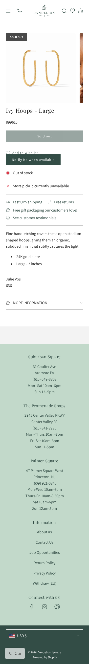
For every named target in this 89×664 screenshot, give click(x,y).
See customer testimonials (34, 217)
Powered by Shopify (44, 657)
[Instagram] (44, 607)
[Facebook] (32, 607)
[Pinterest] (57, 607)
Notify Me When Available (33, 159)
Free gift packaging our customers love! (45, 210)
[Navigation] (7, 11)
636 (9, 285)
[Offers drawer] (19, 11)
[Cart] (80, 11)
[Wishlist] (72, 11)
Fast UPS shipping (27, 202)
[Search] (64, 11)
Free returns (64, 202)
